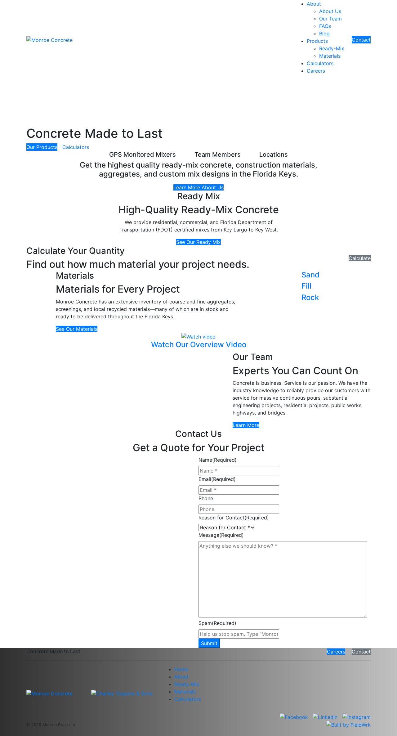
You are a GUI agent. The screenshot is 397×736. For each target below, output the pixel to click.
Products (317, 41)
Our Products (41, 147)
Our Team (330, 19)
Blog (324, 33)
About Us (330, 11)
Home (181, 669)
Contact (361, 40)
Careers (316, 71)
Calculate (360, 258)
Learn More (246, 425)
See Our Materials (76, 329)
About (314, 4)
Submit (209, 643)
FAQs (325, 26)
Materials (330, 56)
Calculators (320, 63)
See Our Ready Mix (198, 242)
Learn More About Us (198, 187)
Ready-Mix (331, 48)
